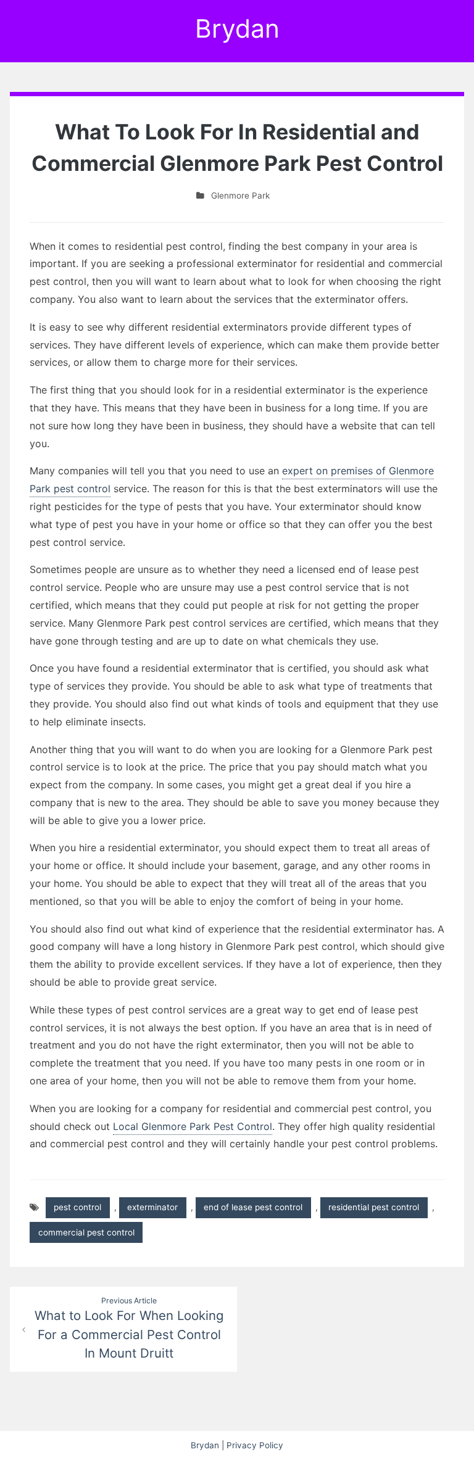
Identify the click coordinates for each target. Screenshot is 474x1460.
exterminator (152, 1207)
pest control (77, 1207)
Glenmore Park (240, 195)
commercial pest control (86, 1232)
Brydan (237, 28)
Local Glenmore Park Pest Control (192, 1126)
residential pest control (373, 1207)
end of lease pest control (253, 1207)
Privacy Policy (255, 1445)
